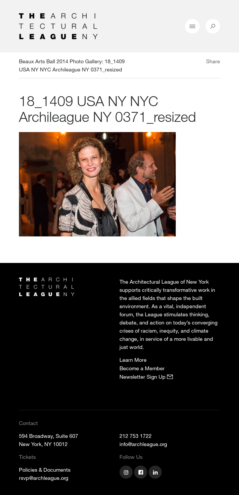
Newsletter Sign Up (143, 376)
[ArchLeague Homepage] (58, 25)
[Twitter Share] (188, 62)
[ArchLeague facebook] (141, 473)
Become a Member (142, 368)
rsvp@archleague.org (43, 478)
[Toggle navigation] (192, 26)
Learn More (133, 360)
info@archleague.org (143, 444)
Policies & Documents (45, 469)
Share (213, 61)
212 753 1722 (135, 436)
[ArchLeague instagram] (126, 473)
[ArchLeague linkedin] (156, 473)
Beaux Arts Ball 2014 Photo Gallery (60, 61)
